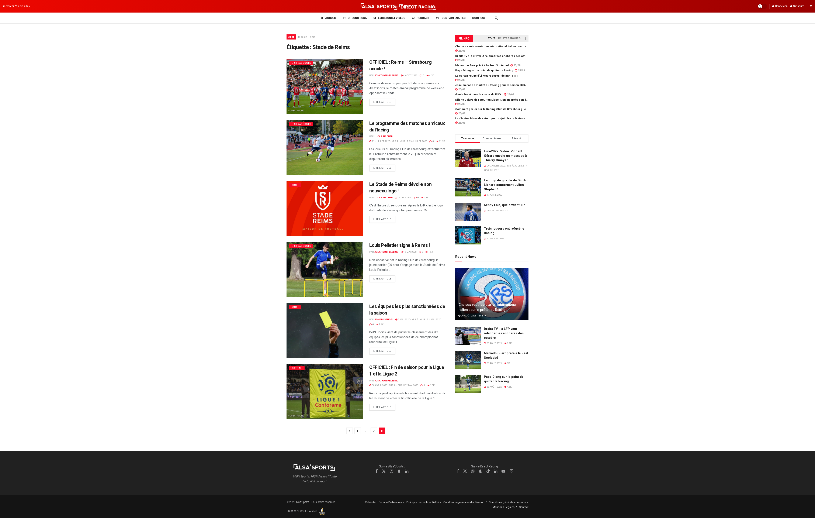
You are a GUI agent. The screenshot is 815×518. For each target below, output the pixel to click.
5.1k (483, 315)
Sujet (291, 36)
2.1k (426, 197)
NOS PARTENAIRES (453, 18)
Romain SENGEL (383, 319)
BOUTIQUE (478, 18)
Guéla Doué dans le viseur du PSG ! (478, 94)
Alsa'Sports (302, 502)
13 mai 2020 (409, 252)
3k (508, 363)
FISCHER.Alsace (308, 511)
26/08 (461, 50)
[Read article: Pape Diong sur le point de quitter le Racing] (468, 384)
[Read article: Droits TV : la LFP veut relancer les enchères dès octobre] (468, 336)
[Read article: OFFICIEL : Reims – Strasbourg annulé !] (325, 86)
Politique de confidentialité (422, 502)
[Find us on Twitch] (511, 471)
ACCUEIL (330, 18)
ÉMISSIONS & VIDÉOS (391, 18)
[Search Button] (496, 18)
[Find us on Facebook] (376, 471)
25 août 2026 (494, 343)
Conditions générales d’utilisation (463, 502)
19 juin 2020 (404, 197)
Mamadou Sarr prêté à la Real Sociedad (482, 65)
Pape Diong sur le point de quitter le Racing (484, 70)
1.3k (432, 385)
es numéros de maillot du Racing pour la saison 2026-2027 (494, 85)
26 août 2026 (468, 315)
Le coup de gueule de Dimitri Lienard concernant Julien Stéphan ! (505, 184)
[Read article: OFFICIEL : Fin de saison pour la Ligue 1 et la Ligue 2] (325, 391)
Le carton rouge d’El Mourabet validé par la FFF (486, 75)
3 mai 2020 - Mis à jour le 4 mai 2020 (419, 319)
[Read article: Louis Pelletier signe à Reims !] (325, 269)
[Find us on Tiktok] (488, 471)
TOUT (491, 38)
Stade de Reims (306, 36)
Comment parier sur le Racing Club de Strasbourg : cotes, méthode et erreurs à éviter (512, 109)
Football (296, 368)
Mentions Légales (503, 507)
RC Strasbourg (301, 63)
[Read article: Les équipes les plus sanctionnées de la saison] (325, 330)
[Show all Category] (525, 38)
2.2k (509, 343)
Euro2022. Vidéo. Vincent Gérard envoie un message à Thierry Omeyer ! (505, 155)
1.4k (381, 324)
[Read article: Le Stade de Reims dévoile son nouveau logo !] (325, 208)
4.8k (509, 386)
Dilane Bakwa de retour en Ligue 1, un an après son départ (494, 99)
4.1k (431, 75)
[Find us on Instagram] (391, 471)
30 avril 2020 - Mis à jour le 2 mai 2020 (394, 385)
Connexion (781, 6)
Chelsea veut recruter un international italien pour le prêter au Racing (502, 46)
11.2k (441, 141)
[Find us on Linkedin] (406, 471)
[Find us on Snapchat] (399, 471)
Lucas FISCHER (383, 136)
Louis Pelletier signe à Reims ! (399, 245)
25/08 (461, 60)
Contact (523, 507)
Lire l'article (384, 101)
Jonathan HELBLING (386, 75)
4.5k (430, 252)
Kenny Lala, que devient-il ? (504, 205)
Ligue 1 (295, 185)
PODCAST (423, 18)
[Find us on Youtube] (503, 471)
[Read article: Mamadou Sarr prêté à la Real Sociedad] (468, 360)
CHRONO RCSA (357, 18)
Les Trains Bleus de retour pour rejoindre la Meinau (490, 118)
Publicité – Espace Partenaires (383, 502)
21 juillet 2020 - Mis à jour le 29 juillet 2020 (399, 141)
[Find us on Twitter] (384, 471)
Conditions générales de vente (507, 502)
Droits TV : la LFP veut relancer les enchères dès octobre (493, 56)
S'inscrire (798, 6)
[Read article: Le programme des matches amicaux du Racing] (325, 147)
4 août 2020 (410, 75)
